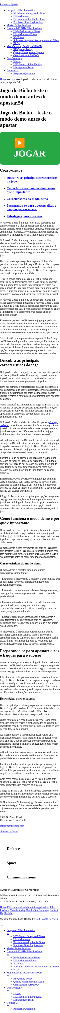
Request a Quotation (24, 73)
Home (3, 907)
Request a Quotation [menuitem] (24, 1008)
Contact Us (12, 70)
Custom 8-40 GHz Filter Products (24, 28)
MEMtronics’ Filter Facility (27, 64)
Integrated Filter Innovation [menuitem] (21, 932)
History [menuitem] (17, 993)
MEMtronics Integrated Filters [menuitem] (29, 936)
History (17, 61)
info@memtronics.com (12, 825)
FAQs (16, 43)
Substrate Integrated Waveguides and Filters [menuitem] (36, 966)
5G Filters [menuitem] (18, 963)
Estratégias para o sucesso (24, 216)
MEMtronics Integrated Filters (29, 13)
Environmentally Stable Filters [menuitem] (29, 942)
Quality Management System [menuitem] (28, 981)
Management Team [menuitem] (23, 999)
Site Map (8, 913)
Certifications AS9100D (26, 55)
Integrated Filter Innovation (21, 10)
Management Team (23, 67)
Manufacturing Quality (22, 910)
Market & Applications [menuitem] (19, 948)
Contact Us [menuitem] (12, 1004)
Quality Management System (28, 52)
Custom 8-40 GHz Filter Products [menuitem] (24, 953)
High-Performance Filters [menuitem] (26, 957)
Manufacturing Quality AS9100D (24, 46)
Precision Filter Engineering (28, 22)
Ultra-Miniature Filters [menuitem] (25, 960)
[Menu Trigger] (1, 925)
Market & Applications (19, 25)
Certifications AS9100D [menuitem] (26, 984)
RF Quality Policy (22, 49)
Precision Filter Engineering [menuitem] (28, 945)
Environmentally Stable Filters (29, 19)
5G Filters (18, 37)
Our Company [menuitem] (14, 989)
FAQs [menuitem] (16, 969)
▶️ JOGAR (30, 148)
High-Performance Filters (26, 31)
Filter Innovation (16, 907)
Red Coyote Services (47, 918)
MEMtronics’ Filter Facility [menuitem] (27, 996)
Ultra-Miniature (21, 16)
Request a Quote (9, 4)
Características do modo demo (27, 199)
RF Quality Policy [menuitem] (22, 978)
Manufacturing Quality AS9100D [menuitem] (24, 974)
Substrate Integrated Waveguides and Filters (36, 40)
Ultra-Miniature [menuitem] (21, 939)
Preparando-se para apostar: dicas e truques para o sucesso (31, 207)
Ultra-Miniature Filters (25, 34)
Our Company (14, 58)
